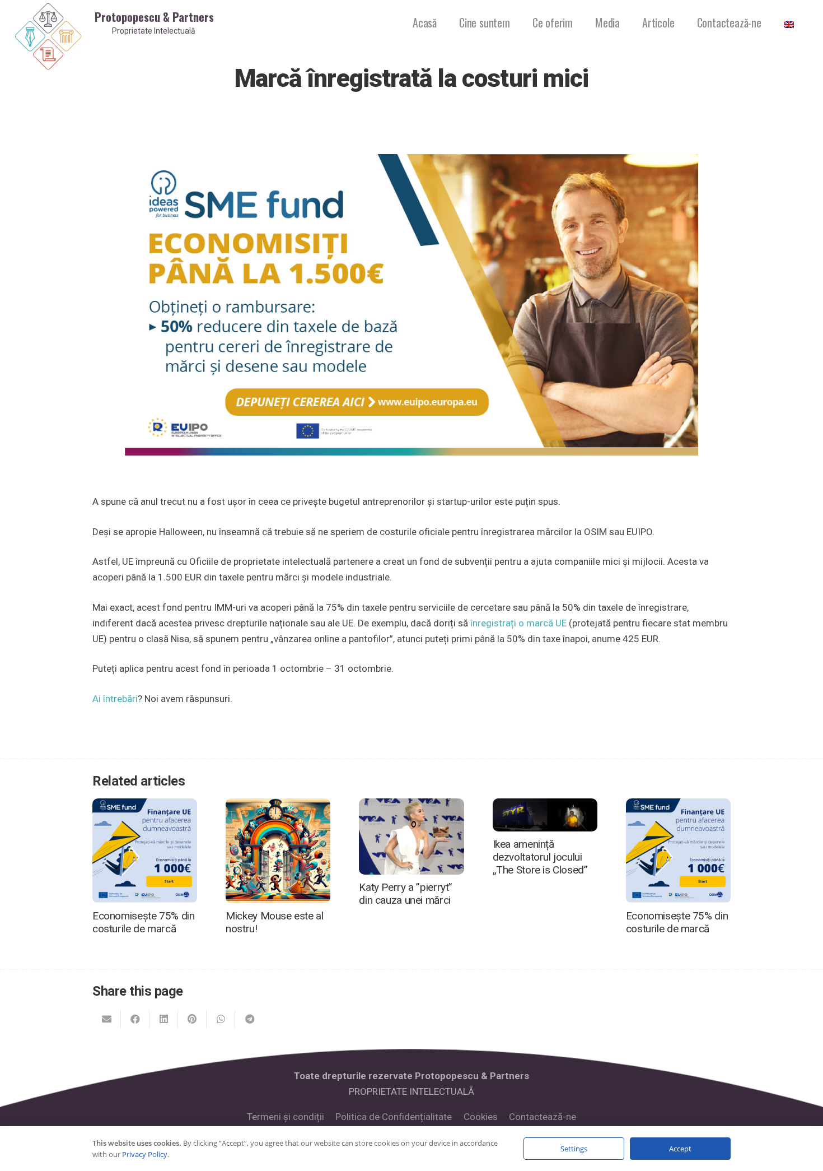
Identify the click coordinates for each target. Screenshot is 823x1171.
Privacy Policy (144, 1154)
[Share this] (135, 1019)
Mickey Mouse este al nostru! (274, 922)
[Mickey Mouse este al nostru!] (278, 806)
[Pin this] (192, 1019)
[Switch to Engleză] (791, 22)
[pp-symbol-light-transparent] (48, 36)
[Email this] (106, 1019)
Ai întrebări (115, 698)
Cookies (481, 1116)
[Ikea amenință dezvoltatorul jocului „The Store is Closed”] (545, 806)
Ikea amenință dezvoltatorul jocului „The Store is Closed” (540, 857)
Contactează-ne (542, 1116)
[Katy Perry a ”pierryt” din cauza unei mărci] (411, 806)
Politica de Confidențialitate (393, 1116)
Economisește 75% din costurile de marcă (143, 922)
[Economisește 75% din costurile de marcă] (144, 806)
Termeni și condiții (285, 1116)
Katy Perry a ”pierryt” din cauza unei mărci (405, 894)
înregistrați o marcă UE (518, 623)
